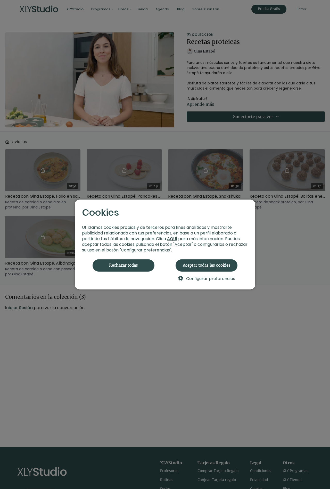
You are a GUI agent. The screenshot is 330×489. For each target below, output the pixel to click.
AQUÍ (172, 239)
